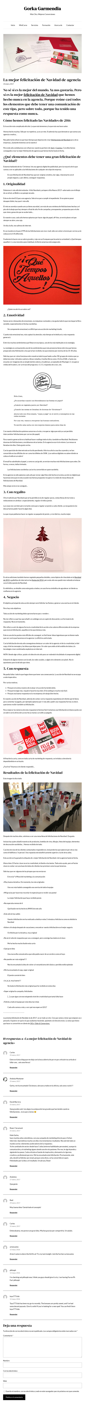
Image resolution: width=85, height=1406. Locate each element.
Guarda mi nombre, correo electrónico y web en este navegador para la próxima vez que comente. (42, 1391)
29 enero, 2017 (15, 1203)
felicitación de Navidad (41, 94)
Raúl (11, 1200)
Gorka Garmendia (42, 8)
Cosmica (59, 148)
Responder (13, 1067)
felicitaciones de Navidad (60, 140)
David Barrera (15, 1102)
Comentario (8, 1336)
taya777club (14, 1296)
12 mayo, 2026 (15, 1250)
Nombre (6, 1361)
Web (5, 1381)
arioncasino (14, 1247)
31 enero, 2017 (15, 1226)
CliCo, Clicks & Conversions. (40, 1023)
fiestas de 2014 (38, 580)
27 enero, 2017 (15, 1179)
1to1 (52, 148)
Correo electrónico (10, 1371)
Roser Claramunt (16, 1128)
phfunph (13, 1270)
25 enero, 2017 (15, 1055)
